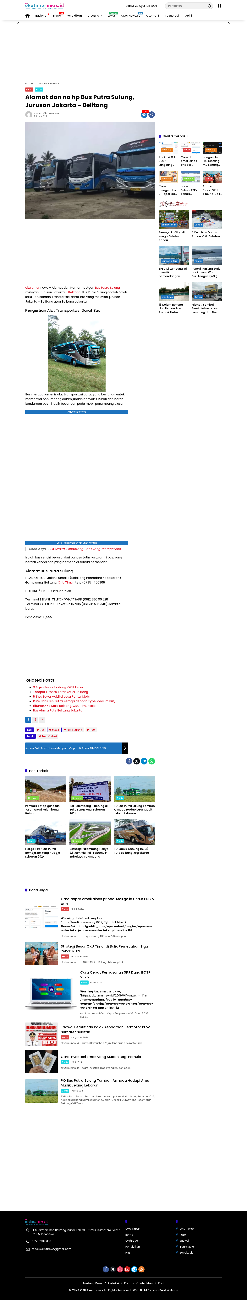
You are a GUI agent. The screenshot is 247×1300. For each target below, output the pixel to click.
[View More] (190, 204)
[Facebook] (129, 761)
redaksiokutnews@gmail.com (51, 1249)
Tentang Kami (92, 1283)
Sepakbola (187, 1253)
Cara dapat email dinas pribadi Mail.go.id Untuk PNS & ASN (189, 161)
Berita (29, 89)
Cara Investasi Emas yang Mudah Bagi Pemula (101, 1056)
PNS (127, 1253)
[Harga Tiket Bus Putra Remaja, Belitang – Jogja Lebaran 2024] (45, 832)
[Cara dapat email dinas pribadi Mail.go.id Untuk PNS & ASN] (41, 916)
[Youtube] (127, 1269)
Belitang (74, 292)
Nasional (33, 798)
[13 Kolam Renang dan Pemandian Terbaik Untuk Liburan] (174, 291)
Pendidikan (132, 1247)
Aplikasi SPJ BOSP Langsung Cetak (167, 161)
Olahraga (131, 1241)
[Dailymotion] (134, 1269)
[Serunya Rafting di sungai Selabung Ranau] (174, 219)
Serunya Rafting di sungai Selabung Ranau (171, 236)
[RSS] (141, 1269)
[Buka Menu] (219, 5)
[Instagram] (120, 1269)
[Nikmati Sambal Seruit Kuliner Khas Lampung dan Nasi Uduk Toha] (207, 291)
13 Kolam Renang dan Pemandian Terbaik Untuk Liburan (171, 308)
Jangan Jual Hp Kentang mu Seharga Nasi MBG (211, 161)
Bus (97, 287)
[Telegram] (144, 761)
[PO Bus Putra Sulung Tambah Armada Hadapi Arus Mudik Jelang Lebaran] (134, 789)
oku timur (32, 287)
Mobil (55, 730)
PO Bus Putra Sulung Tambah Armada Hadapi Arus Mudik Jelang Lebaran (134, 809)
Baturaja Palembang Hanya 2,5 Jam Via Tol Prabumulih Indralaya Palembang (88, 852)
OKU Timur (66, 582)
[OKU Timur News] (44, 6)
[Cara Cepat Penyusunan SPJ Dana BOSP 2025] (51, 994)
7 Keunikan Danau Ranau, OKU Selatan (206, 234)
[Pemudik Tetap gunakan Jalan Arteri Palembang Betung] (45, 789)
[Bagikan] (151, 114)
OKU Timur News (91, 1290)
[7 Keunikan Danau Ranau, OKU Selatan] (207, 219)
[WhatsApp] (151, 761)
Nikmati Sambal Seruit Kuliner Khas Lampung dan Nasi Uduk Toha (205, 308)
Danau (198, 224)
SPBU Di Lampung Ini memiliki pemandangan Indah (173, 272)
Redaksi (113, 1283)
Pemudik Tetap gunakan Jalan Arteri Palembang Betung (42, 809)
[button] (209, 6)
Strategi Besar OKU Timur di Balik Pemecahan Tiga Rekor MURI (212, 190)
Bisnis (39, 89)
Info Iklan (146, 1283)
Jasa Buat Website (165, 1290)
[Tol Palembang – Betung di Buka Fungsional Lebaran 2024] (90, 789)
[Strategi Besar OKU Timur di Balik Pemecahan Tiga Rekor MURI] (41, 953)
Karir (161, 1283)
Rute (93, 730)
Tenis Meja (187, 1247)
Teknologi (167, 149)
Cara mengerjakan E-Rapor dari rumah (168, 190)
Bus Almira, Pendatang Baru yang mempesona (84, 549)
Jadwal (184, 1241)
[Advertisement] (123, 51)
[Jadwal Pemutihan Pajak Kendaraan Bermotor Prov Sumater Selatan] (41, 1034)
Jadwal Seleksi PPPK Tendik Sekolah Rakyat (189, 190)
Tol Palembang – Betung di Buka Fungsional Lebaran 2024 (88, 809)
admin (37, 114)
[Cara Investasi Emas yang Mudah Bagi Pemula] (41, 1061)
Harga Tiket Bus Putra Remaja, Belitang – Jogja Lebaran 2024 (42, 852)
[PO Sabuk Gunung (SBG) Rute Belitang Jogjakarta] (134, 832)
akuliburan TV (169, 224)
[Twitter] (136, 761)
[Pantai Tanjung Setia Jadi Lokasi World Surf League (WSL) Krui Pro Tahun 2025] (207, 255)
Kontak (129, 1283)
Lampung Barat (170, 260)
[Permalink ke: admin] (29, 114)
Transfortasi (49, 736)
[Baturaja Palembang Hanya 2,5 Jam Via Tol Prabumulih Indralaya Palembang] (90, 832)
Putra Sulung (110, 287)
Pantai (198, 260)
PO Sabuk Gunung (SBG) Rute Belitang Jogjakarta (131, 851)
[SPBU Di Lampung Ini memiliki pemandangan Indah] (174, 255)
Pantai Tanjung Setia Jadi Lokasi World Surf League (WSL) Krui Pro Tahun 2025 (206, 272)
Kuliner (198, 297)
